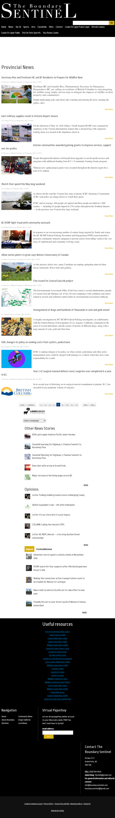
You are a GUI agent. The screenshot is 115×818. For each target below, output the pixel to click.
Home (3, 27)
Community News (25, 716)
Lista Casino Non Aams (57, 685)
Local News (22, 723)
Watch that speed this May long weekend (23, 184)
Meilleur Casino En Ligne (57, 679)
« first (22, 404)
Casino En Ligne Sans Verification (57, 699)
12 (76, 404)
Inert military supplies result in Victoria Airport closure (29, 116)
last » (92, 404)
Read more (109, 109)
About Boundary (8, 720)
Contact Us (87, 804)
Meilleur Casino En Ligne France (57, 682)
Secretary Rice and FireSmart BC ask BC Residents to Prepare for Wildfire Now (42, 77)
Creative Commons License (33, 804)
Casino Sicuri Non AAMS (57, 642)
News (10, 27)
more (86, 485)
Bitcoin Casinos (98, 27)
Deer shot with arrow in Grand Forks (49, 465)
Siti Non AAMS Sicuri (57, 655)
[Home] (40, 10)
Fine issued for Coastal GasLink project (53, 280)
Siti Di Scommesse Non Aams (57, 632)
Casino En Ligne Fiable (10, 33)
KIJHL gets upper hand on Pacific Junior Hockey (53, 434)
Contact (59, 27)
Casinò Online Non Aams (57, 638)
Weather (5, 723)
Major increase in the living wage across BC (52, 475)
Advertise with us (76, 804)
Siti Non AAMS (57, 669)
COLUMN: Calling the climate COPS (48, 524)
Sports (26, 27)
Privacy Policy (48, 804)
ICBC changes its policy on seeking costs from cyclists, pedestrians (35, 342)
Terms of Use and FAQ (61, 804)
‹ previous (31, 404)
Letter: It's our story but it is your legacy (51, 514)
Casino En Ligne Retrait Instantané (57, 658)
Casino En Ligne (57, 675)
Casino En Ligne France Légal (77, 27)
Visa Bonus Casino (50, 33)
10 (67, 404)
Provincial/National (44, 549)
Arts (33, 27)
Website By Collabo (57, 811)
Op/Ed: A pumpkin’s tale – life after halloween (53, 505)
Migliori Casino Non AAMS (57, 645)
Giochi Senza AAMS (57, 635)
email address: (48, 729)
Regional (29, 549)
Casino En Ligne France (57, 652)
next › (85, 404)
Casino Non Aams (57, 692)
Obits (51, 27)
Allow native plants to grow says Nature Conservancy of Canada (34, 254)
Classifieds (42, 27)
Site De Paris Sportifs (31, 33)
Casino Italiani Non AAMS (57, 696)
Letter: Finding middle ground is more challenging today (58, 495)
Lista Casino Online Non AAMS (57, 662)
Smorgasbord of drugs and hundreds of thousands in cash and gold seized (71, 309)
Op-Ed (18, 27)
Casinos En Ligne (57, 672)
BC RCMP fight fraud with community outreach (25, 222)
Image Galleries (24, 720)
